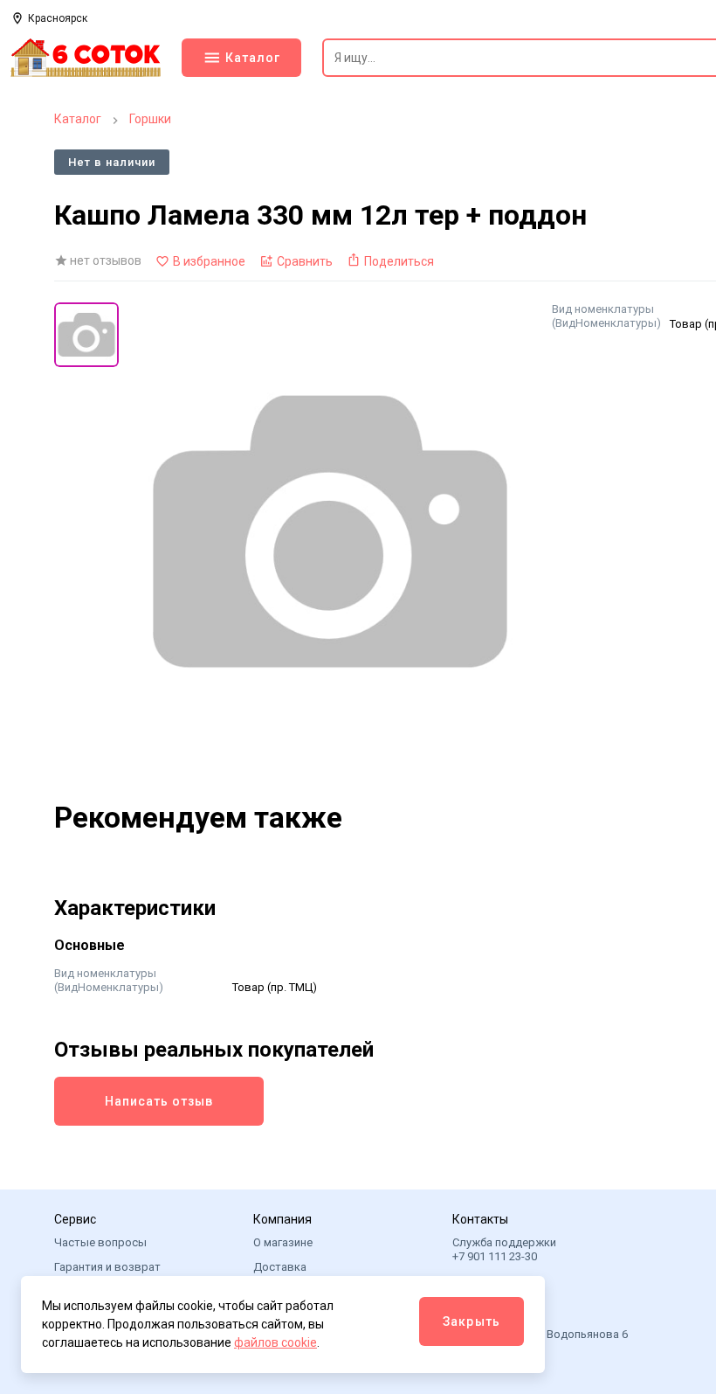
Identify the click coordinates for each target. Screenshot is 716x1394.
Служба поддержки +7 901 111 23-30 (504, 1249)
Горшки (150, 119)
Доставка (279, 1266)
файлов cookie (275, 1342)
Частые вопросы (100, 1242)
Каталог (77, 119)
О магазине (283, 1242)
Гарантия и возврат (107, 1266)
